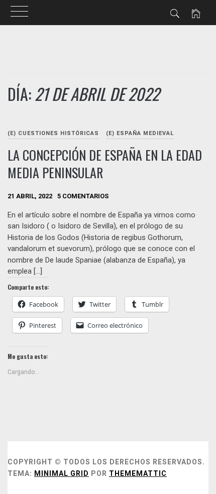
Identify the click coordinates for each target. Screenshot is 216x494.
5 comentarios (83, 196)
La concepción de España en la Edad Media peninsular (105, 163)
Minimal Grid (61, 473)
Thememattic (138, 473)
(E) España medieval (140, 133)
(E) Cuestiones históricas (53, 133)
